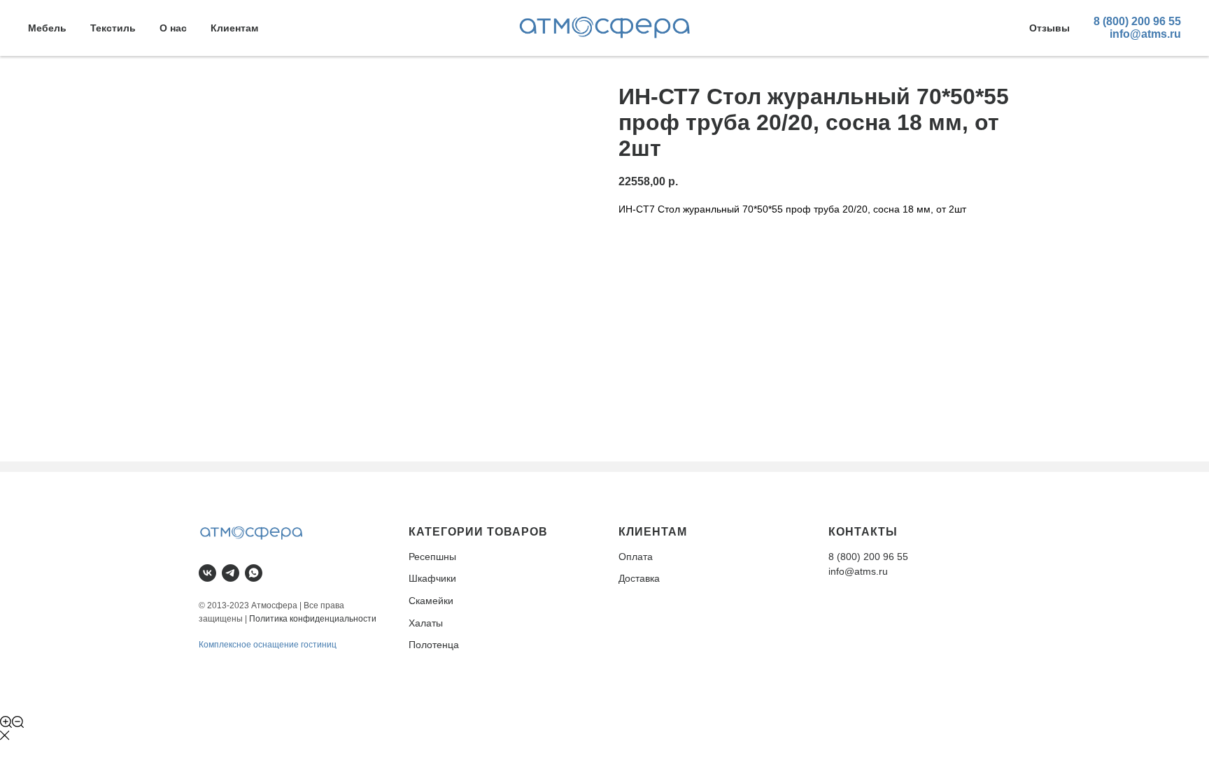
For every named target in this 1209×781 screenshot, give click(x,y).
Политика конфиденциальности (312, 619)
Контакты (863, 532)
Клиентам (234, 28)
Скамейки (431, 600)
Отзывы (1049, 28)
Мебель (47, 28)
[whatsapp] (253, 573)
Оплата (635, 556)
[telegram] (230, 573)
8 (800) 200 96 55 (1137, 21)
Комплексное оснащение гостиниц (268, 645)
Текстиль (113, 28)
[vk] (207, 573)
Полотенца (434, 644)
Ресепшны (432, 556)
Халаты (426, 623)
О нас (173, 28)
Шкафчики (432, 578)
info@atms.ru (1145, 34)
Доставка (639, 578)
